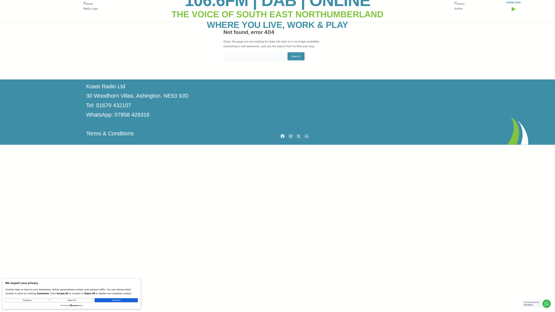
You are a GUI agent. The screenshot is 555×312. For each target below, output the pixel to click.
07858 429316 (132, 115)
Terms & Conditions (110, 133)
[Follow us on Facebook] (282, 136)
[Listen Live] (513, 8)
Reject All (72, 300)
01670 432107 (113, 105)
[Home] (92, 3)
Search (295, 56)
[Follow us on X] (298, 136)
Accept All (116, 300)
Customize (27, 300)
